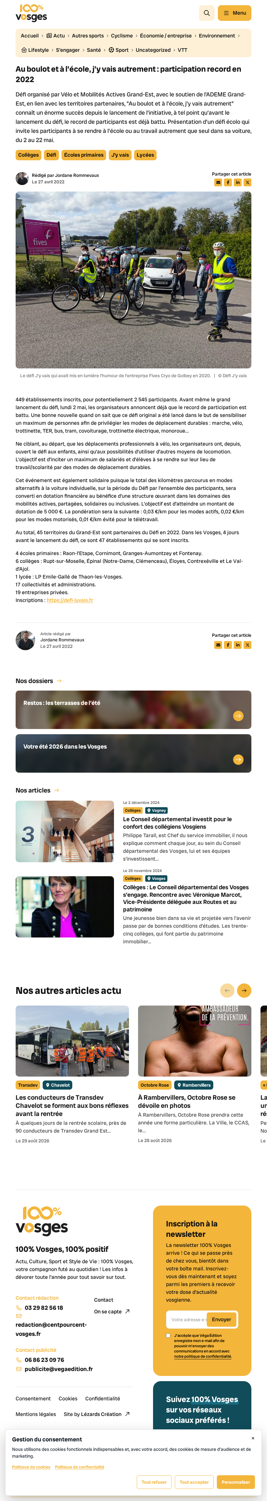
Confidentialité (102, 1398)
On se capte (108, 1311)
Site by (92, 1414)
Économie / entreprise (166, 35)
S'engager (68, 50)
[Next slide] (244, 990)
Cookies (68, 1398)
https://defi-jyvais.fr (70, 600)
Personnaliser (236, 1482)
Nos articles (33, 790)
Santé (94, 50)
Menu (239, 12)
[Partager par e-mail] (218, 182)
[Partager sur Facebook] (228, 182)
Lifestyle (38, 50)
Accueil (30, 35)
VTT (182, 50)
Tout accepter (194, 1482)
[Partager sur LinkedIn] (238, 182)
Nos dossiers (34, 681)
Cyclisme (122, 35)
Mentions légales (36, 1414)
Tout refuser (154, 1482)
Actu (58, 35)
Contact (103, 1299)
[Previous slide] (227, 990)
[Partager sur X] (247, 182)
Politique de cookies (31, 1467)
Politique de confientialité (79, 1467)
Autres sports (88, 35)
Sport (122, 50)
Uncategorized (153, 50)
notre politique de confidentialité (202, 1356)
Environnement (217, 35)
